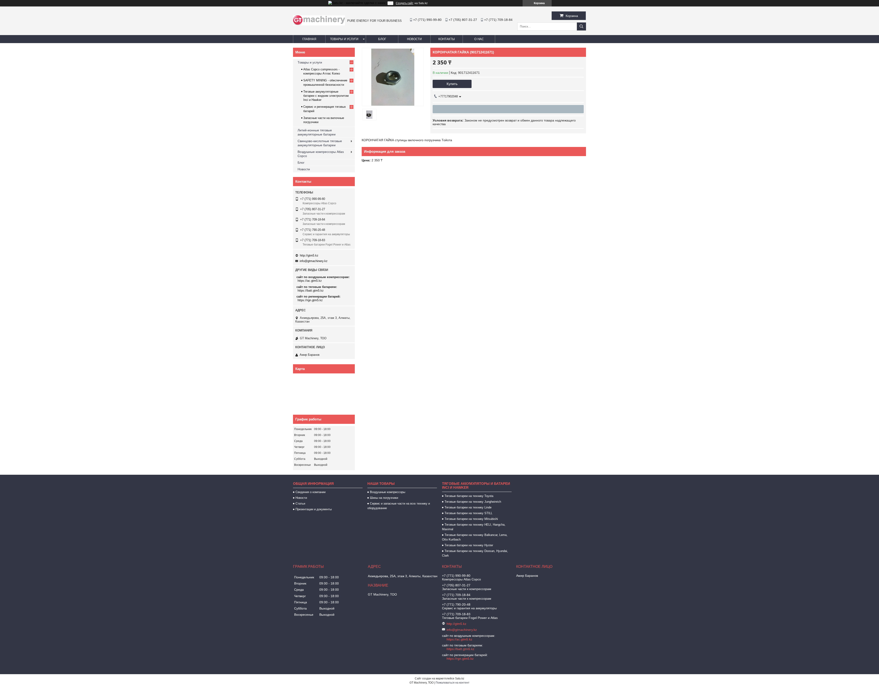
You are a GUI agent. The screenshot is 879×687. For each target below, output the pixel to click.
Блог (382, 39)
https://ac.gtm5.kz (310, 280)
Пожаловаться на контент (452, 682)
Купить (452, 84)
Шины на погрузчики (384, 497)
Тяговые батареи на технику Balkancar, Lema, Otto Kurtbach (474, 537)
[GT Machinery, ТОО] (319, 24)
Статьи (300, 503)
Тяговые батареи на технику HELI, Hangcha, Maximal (473, 527)
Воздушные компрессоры (387, 492)
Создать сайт (404, 3)
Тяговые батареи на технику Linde (468, 507)
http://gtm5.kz (309, 255)
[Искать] (581, 26)
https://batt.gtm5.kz (311, 290)
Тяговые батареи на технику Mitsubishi (471, 519)
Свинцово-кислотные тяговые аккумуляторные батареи (320, 143)
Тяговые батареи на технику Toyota (469, 496)
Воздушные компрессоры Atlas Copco (321, 154)
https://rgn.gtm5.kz (310, 300)
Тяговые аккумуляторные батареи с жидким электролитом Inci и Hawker (326, 96)
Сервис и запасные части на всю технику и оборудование (398, 506)
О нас (479, 39)
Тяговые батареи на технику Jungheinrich (473, 501)
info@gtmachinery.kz (314, 261)
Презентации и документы (314, 509)
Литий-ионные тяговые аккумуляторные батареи (317, 132)
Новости (414, 39)
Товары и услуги (344, 39)
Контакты (446, 39)
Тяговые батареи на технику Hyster (469, 545)
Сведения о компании (311, 492)
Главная (309, 39)
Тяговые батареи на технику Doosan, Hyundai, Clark (475, 553)
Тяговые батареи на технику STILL (468, 513)
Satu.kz (459, 678)
